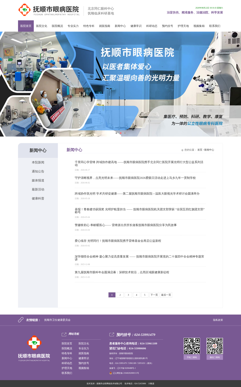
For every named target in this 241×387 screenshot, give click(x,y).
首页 (199, 150)
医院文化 (41, 26)
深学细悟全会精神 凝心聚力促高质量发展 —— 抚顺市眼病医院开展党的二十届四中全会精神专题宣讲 (139, 258)
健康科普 (38, 198)
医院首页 (25, 26)
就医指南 (104, 26)
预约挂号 (167, 26)
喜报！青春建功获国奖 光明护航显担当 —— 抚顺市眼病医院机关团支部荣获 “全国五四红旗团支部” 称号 (140, 211)
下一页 (154, 295)
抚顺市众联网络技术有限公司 (109, 383)
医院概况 (57, 26)
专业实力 (73, 26)
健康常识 (136, 26)
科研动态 (151, 26)
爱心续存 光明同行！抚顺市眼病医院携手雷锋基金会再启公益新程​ (118, 240)
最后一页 (166, 295)
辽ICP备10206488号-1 (126, 368)
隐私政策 (218, 320)
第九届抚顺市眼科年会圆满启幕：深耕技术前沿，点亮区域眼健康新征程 (122, 272)
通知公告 (38, 171)
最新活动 (38, 189)
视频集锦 (199, 26)
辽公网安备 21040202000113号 (126, 373)
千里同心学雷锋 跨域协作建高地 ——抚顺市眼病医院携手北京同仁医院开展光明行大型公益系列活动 (139, 163)
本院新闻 (38, 162)
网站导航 (74, 333)
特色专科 (88, 26)
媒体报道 (38, 180)
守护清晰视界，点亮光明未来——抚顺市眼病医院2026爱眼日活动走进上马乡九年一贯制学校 (135, 177)
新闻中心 (120, 26)
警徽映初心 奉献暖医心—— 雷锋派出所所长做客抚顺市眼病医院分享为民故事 (126, 225)
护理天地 (183, 26)
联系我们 (214, 26)
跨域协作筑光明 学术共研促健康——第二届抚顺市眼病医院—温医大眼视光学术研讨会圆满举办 (137, 193)
